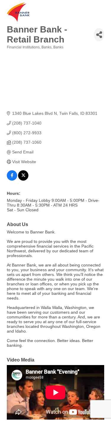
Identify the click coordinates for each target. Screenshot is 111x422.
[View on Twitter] (23, 179)
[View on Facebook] (12, 179)
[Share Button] (99, 34)
